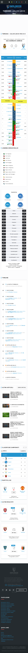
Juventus (10, 458)
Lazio (9, 472)
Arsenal (5, 513)
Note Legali (22, 646)
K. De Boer (10, 82)
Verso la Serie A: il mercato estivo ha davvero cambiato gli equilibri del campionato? (16, 394)
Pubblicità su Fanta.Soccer (7, 639)
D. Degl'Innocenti (19, 90)
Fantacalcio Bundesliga (6, 606)
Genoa (22, 551)
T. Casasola (9, 68)
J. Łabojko (10, 122)
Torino (5, 532)
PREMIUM (3, 641)
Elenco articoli (22, 387)
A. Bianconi (18, 112)
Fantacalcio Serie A (5, 602)
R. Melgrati (18, 105)
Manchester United (22, 492)
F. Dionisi (10, 132)
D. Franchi (10, 104)
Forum (2, 634)
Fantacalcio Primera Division (7, 605)
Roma (9, 476)
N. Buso (17, 133)
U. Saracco (18, 61)
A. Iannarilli (9, 61)
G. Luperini (9, 85)
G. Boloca (10, 115)
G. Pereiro (10, 89)
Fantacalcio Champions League (8, 611)
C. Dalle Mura (9, 111)
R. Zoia (10, 118)
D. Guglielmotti (19, 68)
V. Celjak (18, 72)
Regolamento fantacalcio (7, 616)
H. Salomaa (18, 137)
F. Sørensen (9, 108)
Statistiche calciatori (6, 621)
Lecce (5, 551)
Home (2, 632)
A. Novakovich (19, 93)
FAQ (2, 638)
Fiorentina (10, 469)
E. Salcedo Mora (19, 129)
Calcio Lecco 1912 (23, 49)
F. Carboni (10, 75)
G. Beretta (18, 125)
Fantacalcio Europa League (7, 612)
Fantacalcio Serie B (5, 609)
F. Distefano (9, 139)
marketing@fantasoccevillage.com (15, 585)
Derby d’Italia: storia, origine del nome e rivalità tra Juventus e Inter (17, 424)
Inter (9, 465)
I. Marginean (9, 143)
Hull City (5, 492)
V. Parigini (18, 78)
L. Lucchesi (9, 79)
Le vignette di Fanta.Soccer (7, 637)
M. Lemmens (18, 115)
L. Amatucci (9, 93)
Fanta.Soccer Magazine (6, 635)
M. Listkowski (19, 86)
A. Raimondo (9, 136)
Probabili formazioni (6, 622)
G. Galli (17, 83)
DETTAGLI (13, 514)
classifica (23, 451)
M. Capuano (9, 65)
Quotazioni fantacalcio (6, 619)
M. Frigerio (18, 122)
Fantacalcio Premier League (7, 603)
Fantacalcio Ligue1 (5, 608)
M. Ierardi (18, 64)
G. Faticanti (9, 129)
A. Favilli (10, 96)
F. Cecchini (18, 108)
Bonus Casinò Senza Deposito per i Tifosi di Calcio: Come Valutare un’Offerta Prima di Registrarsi (17, 435)
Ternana (4, 48)
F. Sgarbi (10, 72)
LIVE (14, 492)
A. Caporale (18, 75)
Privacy (4, 648)
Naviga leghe (4, 613)
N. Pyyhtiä (10, 126)
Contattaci (21, 590)
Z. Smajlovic (18, 119)
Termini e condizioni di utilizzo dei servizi (16, 648)
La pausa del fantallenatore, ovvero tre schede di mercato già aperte (17, 414)
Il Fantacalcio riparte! (17, 404)
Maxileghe (3, 615)
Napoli (9, 462)
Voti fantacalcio (5, 618)
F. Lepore (18, 98)
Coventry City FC (23, 513)
